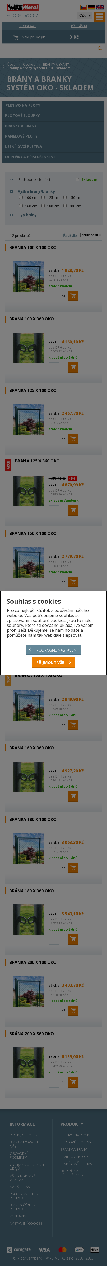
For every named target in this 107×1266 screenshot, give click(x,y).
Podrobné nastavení (56, 650)
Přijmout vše (50, 662)
